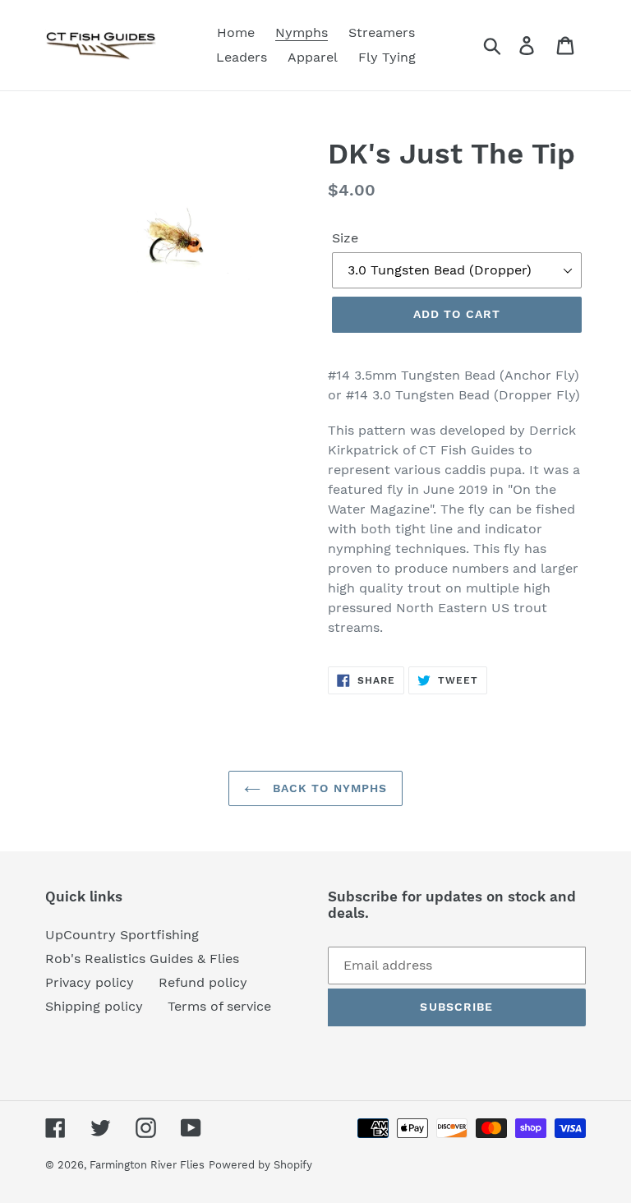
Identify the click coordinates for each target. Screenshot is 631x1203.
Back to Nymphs (328, 788)
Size (345, 238)
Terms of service (219, 1006)
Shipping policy (94, 1006)
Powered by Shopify (260, 1165)
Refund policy (203, 982)
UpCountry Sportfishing (122, 935)
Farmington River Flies (147, 1165)
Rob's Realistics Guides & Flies (142, 958)
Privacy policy (89, 982)
